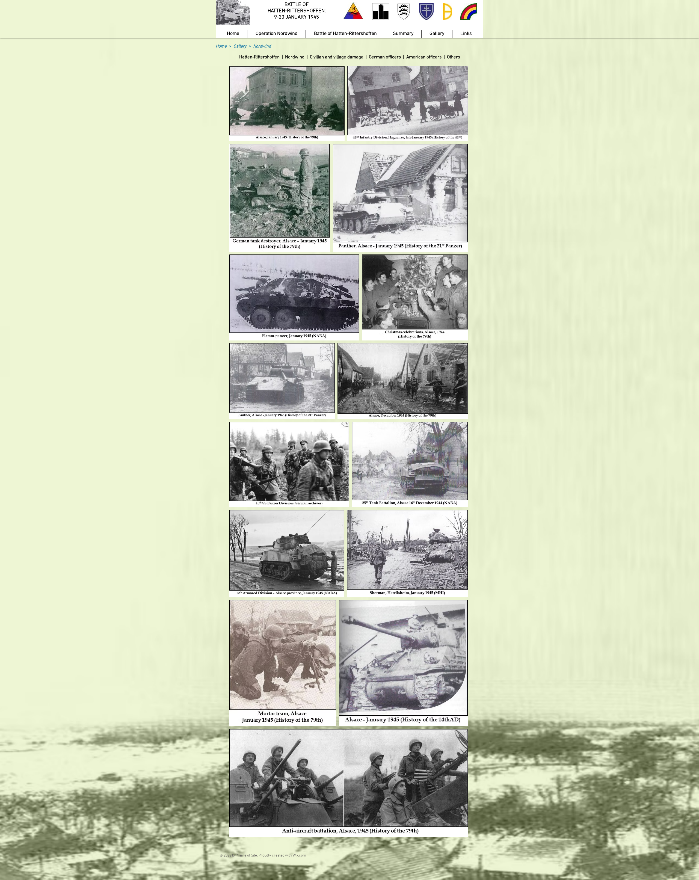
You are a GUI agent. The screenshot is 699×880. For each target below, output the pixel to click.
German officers (385, 57)
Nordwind (294, 57)
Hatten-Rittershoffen (259, 57)
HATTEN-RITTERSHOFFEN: (297, 11)
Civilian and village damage (336, 57)
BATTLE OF (297, 5)
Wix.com (299, 855)
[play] (236, 20)
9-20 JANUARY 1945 (296, 17)
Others (453, 57)
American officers (424, 57)
